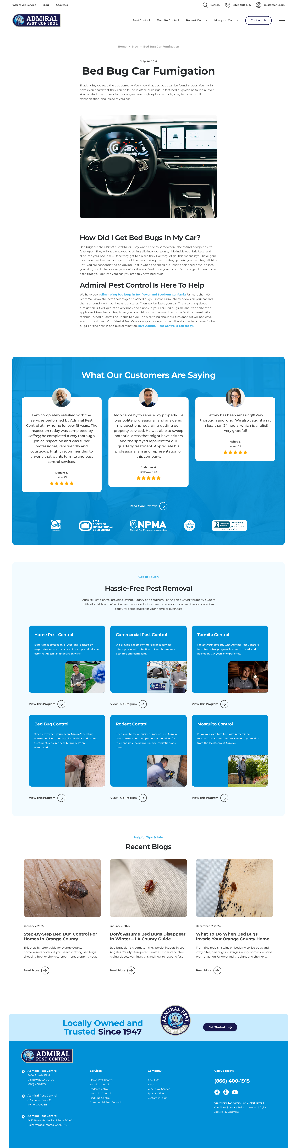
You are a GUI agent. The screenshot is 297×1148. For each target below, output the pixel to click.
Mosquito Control (100, 1093)
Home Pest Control (101, 1080)
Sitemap (252, 1107)
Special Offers (156, 1093)
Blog (46, 5)
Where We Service (24, 5)
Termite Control (99, 1084)
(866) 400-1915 (37, 1084)
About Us (62, 5)
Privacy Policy (237, 1107)
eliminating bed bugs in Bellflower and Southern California (143, 294)
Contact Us (258, 20)
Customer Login (157, 1097)
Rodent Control (99, 1088)
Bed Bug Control (100, 1097)
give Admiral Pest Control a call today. (166, 326)
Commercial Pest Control (105, 1102)
